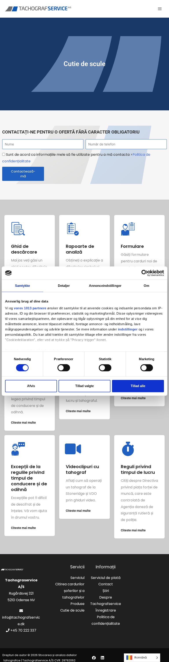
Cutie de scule (72, 610)
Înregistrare (106, 610)
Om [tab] (146, 285)
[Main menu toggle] (160, 9)
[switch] (63, 367)
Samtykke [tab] (22, 285)
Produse (77, 603)
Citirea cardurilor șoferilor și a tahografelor (69, 591)
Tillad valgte (84, 386)
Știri (106, 590)
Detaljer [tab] (64, 285)
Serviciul (77, 577)
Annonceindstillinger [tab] (105, 285)
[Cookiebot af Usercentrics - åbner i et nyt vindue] (144, 273)
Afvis (31, 386)
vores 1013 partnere (30, 308)
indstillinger (128, 329)
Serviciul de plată (106, 577)
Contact (105, 584)
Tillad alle (138, 386)
